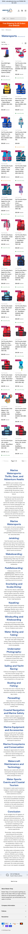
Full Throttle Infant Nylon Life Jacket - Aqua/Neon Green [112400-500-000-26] (21, 378)
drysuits (6, 735)
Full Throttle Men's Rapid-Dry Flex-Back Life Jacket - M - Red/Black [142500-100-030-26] (7, 275)
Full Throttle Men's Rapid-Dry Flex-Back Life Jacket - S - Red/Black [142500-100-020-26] (7, 346)
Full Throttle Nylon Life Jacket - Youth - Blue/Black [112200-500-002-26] (7, 444)
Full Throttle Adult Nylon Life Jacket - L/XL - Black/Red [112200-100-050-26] (21, 345)
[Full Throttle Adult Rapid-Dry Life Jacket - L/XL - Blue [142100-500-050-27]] (7, 122)
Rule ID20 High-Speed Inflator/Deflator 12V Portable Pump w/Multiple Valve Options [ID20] (7, 67)
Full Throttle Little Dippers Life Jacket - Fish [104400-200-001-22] (6, 412)
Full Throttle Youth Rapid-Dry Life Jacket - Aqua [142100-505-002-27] (7, 169)
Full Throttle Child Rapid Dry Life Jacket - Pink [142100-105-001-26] (20, 135)
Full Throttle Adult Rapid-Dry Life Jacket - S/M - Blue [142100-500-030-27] (21, 102)
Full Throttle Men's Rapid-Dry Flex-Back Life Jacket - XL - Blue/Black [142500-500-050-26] (21, 275)
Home (3, 29)
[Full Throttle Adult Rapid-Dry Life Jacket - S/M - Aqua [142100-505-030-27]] (21, 156)
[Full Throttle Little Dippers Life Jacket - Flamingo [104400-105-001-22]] (21, 53)
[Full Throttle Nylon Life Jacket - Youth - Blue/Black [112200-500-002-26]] (7, 430)
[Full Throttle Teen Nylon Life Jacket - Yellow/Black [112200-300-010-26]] (7, 89)
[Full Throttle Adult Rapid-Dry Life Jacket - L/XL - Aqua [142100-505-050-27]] (7, 189)
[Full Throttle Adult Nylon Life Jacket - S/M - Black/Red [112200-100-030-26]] (7, 365)
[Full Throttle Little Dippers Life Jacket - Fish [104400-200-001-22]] (7, 399)
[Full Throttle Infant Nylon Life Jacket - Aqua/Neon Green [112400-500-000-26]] (21, 365)
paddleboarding (9, 573)
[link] (6, 461)
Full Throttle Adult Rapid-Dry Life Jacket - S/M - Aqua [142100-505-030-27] (20, 169)
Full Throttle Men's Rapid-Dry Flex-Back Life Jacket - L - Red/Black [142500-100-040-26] (21, 239)
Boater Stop (7, 930)
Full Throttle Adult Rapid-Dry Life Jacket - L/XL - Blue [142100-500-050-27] (7, 135)
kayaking (7, 609)
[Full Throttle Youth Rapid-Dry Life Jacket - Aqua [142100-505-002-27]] (7, 156)
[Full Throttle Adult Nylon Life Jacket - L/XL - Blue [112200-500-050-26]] (7, 296)
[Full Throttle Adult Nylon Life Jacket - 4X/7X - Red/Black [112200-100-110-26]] (21, 430)
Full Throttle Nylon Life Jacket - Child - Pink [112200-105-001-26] (7, 237)
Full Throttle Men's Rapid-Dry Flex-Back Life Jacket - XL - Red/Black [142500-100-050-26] (21, 310)
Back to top (14, 881)
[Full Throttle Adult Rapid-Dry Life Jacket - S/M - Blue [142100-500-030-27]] (21, 89)
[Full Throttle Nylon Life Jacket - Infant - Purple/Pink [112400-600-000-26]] (21, 189)
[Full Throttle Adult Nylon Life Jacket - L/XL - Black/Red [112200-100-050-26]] (21, 331)
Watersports (8, 29)
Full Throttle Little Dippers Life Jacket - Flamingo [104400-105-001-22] (21, 66)
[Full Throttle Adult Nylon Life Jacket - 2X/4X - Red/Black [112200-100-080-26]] (21, 399)
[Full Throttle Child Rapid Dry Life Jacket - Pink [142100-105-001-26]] (21, 122)
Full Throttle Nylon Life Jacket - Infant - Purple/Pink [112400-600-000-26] (21, 204)
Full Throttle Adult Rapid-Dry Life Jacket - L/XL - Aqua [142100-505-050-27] (6, 203)
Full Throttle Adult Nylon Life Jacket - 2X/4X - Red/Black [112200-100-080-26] (21, 413)
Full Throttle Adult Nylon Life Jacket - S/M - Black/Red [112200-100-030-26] (7, 378)
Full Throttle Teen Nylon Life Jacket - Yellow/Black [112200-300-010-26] (7, 102)
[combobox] (14, 18)
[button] (22, 10)
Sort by (3, 42)
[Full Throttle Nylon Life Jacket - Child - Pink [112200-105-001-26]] (7, 225)
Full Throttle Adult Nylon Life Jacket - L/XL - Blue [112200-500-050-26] (6, 309)
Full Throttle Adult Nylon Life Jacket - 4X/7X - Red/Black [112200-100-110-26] (20, 445)
